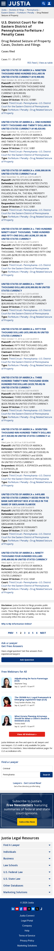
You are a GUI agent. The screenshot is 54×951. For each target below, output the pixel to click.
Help (27, 930)
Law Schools (10, 865)
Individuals (9, 851)
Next (43, 632)
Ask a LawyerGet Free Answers (12, 644)
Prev (10, 632)
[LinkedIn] (13, 908)
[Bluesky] (33, 908)
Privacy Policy (27, 940)
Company (27, 925)
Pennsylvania (30, 103)
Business (8, 858)
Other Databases (13, 885)
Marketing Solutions (15, 892)
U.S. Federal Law (13, 872)
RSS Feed (32, 62)
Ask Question (27, 659)
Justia (31, 902)
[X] (37, 908)
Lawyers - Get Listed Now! (27, 783)
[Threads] (29, 908)
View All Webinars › (27, 734)
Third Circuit (15, 103)
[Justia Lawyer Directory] (41, 908)
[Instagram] (25, 908)
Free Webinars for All (14, 671)
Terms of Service (27, 935)
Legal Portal (27, 920)
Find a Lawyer (9, 762)
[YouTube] (17, 908)
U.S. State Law (11, 878)
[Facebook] (21, 908)
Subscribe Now (27, 821)
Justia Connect (27, 915)
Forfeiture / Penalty (18, 109)
